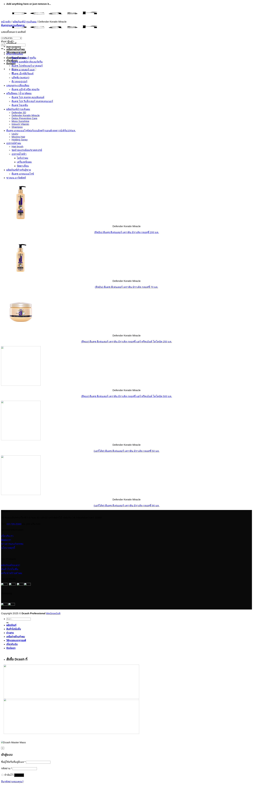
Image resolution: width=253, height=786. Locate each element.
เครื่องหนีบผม (24, 162)
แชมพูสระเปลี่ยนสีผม (17, 85)
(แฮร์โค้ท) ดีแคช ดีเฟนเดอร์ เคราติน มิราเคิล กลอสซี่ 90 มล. (126, 505)
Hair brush (17, 146)
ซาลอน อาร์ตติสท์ (16, 177)
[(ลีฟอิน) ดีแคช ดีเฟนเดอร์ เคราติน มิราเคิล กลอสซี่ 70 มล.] (21, 275)
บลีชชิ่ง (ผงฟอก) (20, 77)
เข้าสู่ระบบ (19, 775)
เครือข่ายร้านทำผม (15, 49)
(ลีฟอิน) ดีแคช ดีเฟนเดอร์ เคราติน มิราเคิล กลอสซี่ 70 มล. (126, 287)
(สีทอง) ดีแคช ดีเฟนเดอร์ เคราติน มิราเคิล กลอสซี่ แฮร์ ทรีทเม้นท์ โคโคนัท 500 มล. (126, 396)
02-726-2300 (14, 524)
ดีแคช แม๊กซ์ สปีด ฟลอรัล (25, 89)
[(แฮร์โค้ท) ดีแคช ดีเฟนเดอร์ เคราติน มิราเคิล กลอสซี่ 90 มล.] (21, 494)
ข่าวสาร (10, 632)
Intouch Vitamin (20, 124)
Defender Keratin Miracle (26, 115)
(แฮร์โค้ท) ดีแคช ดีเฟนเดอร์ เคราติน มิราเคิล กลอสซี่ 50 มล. (126, 451)
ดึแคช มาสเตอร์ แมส (23, 69)
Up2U (15, 133)
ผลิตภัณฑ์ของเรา (10, 565)
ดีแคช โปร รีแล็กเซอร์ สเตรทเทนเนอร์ (32, 101)
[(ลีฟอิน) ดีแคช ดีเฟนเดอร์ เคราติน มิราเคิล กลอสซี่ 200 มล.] (21, 220)
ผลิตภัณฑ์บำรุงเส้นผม (25, 21)
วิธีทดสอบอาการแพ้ (16, 52)
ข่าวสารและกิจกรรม (12, 543)
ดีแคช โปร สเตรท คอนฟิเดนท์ (28, 97)
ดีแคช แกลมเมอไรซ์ (23, 173)
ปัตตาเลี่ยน (23, 166)
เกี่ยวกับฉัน (12, 644)
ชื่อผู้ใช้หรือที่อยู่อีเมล (13, 762)
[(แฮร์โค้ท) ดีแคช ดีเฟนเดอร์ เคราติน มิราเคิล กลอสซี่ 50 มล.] (21, 439)
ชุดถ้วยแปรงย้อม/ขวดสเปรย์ (27, 150)
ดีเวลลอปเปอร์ (19, 81)
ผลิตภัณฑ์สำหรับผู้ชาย (18, 169)
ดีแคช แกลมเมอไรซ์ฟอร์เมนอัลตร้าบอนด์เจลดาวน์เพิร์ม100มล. (41, 130)
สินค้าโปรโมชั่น (13, 46)
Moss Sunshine (20, 121)
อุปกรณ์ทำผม (13, 143)
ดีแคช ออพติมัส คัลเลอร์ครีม (27, 61)
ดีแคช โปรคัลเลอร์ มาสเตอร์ (27, 65)
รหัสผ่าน (6, 768)
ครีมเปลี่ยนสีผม (14, 53)
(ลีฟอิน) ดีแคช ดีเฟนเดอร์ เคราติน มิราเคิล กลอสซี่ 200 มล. (126, 232)
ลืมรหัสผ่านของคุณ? (12, 781)
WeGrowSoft (53, 613)
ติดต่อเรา (11, 63)
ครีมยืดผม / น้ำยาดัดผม (19, 93)
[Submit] (2, 48)
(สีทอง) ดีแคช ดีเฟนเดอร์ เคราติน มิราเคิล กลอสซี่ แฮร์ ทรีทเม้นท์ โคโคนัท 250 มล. (126, 341)
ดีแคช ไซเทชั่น (20, 105)
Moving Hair (18, 136)
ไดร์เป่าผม (22, 158)
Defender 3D (19, 112)
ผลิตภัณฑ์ (11, 625)
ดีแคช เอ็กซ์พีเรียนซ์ (22, 73)
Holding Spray (20, 139)
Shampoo (17, 127)
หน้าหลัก (6, 21)
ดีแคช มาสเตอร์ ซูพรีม (24, 57)
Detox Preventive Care (24, 118)
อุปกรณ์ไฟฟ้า (19, 154)
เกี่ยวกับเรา (7, 536)
